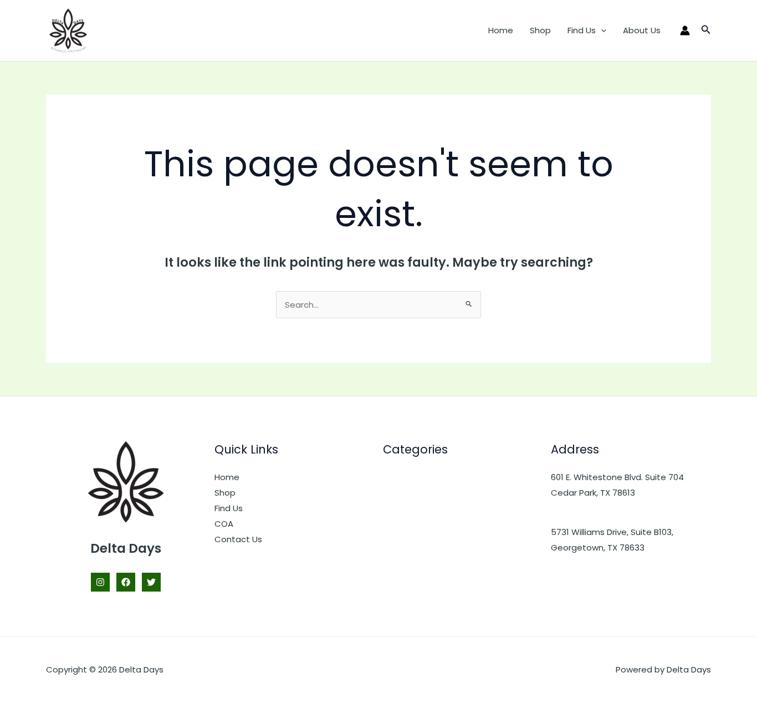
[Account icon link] (685, 30)
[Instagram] (100, 582)
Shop (540, 30)
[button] (601, 30)
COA (223, 523)
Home (500, 30)
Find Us (581, 30)
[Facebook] (125, 582)
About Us (642, 30)
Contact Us (238, 539)
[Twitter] (151, 582)
